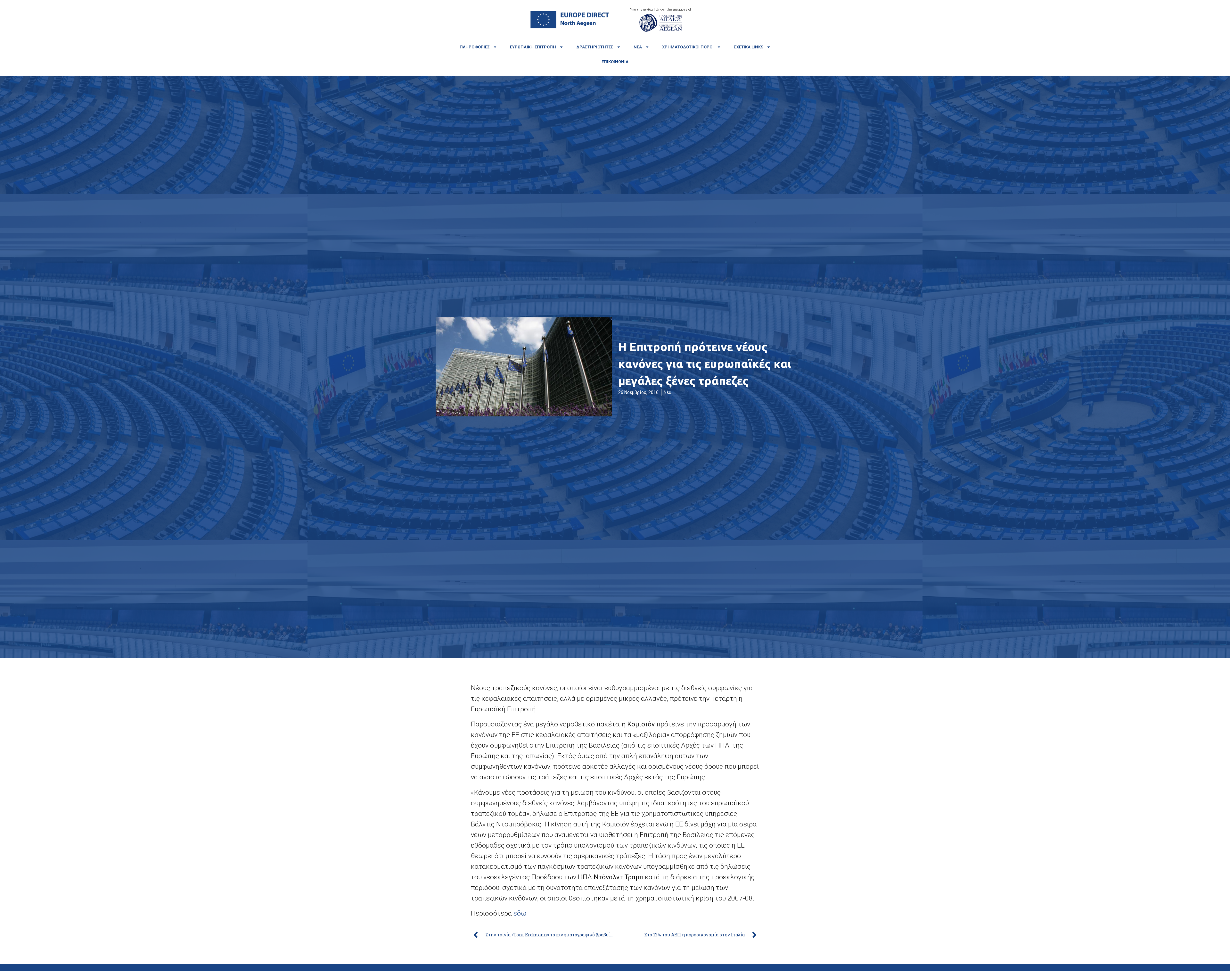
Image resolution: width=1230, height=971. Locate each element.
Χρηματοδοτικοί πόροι (688, 47)
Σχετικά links (748, 47)
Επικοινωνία (615, 61)
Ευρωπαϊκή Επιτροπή (533, 47)
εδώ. (520, 913)
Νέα (638, 47)
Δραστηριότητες (594, 47)
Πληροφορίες (475, 47)
